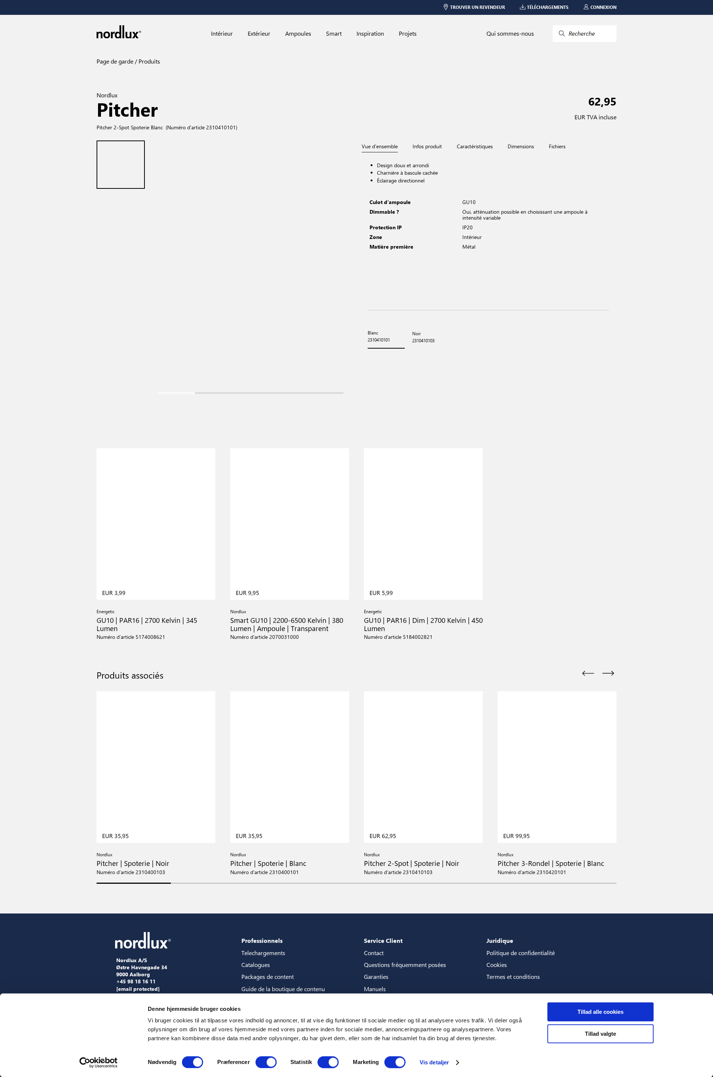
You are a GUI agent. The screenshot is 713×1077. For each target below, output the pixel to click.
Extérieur (259, 33)
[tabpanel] (488, 231)
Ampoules (298, 33)
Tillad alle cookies (600, 1012)
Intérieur (222, 33)
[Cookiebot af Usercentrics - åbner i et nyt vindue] (98, 1062)
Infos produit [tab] (427, 146)
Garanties (376, 976)
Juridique (499, 940)
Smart (334, 33)
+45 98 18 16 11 (136, 981)
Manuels (375, 989)
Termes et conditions (513, 976)
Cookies (496, 964)
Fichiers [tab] (557, 146)
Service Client (383, 940)
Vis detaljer (434, 1062)
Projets (408, 33)
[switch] (266, 1062)
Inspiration (370, 33)
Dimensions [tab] (521, 146)
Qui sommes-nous (510, 33)
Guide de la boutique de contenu (283, 989)
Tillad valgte (600, 1034)
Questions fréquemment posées (405, 964)
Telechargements (263, 953)
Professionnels (262, 940)
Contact (374, 953)
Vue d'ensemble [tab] (380, 146)
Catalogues (255, 964)
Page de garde (115, 61)
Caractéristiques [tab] (475, 146)
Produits (148, 61)
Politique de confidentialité (520, 953)
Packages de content (267, 976)
